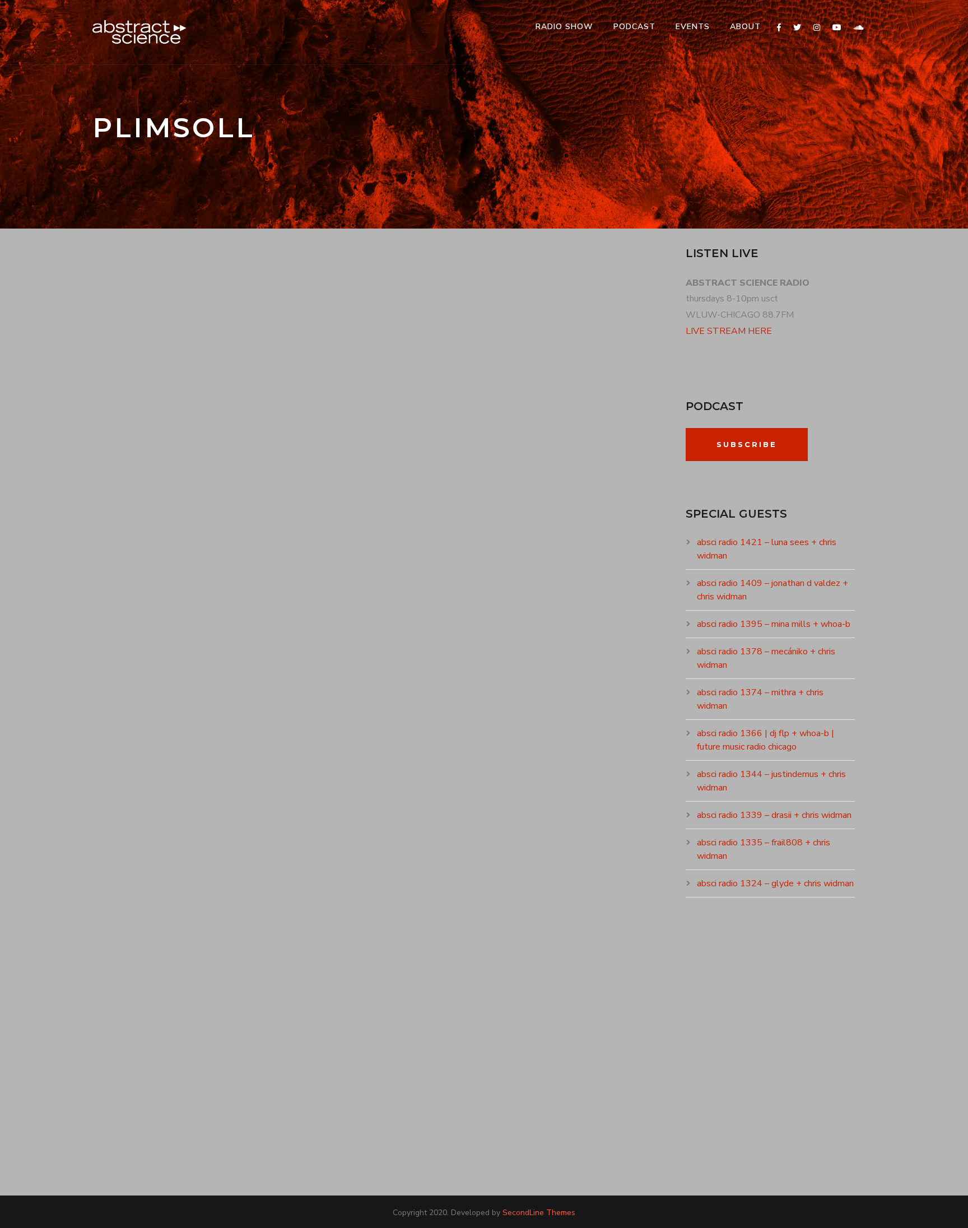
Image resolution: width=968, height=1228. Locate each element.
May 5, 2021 (128, 530)
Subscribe (746, 444)
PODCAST (634, 26)
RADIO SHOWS (191, 530)
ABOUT (745, 26)
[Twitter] (797, 27)
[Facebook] (779, 27)
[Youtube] (837, 27)
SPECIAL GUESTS (247, 530)
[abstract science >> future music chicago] (139, 32)
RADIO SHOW (564, 26)
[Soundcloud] (859, 27)
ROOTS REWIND (230, 996)
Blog (191, 996)
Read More (130, 623)
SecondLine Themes (538, 1212)
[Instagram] (816, 27)
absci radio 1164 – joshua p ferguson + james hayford (322, 511)
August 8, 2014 (135, 996)
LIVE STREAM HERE (729, 331)
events (693, 26)
